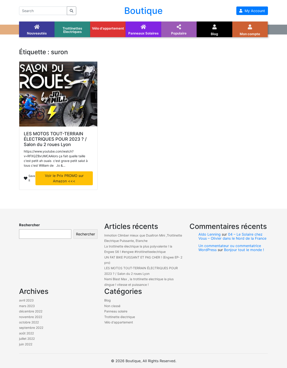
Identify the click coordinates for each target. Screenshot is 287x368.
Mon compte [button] (250, 34)
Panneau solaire (115, 311)
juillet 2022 (27, 338)
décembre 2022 (30, 311)
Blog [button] (214, 34)
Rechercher (29, 225)
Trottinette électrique (119, 317)
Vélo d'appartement (118, 322)
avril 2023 (26, 300)
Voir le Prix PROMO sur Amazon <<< (64, 178)
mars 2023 (27, 306)
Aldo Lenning (209, 234)
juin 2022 (25, 344)
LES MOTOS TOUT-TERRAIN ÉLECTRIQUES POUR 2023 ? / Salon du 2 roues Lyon (55, 139)
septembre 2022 (31, 327)
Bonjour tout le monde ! (244, 249)
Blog (107, 300)
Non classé (112, 306)
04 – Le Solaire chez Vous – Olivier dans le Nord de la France (232, 236)
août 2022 (26, 333)
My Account (253, 11)
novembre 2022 (30, 317)
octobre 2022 (29, 322)
